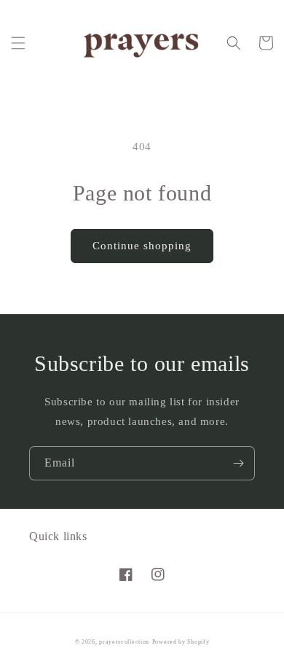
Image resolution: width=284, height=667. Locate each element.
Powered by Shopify (181, 642)
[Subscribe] (238, 463)
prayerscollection (124, 642)
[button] (18, 43)
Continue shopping (142, 245)
